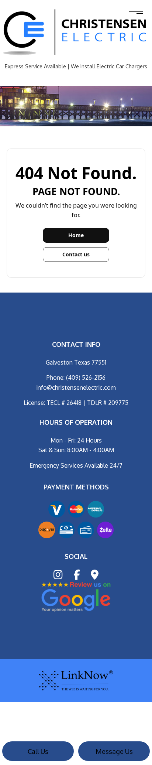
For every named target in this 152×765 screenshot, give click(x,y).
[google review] (76, 596)
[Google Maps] (95, 576)
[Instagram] (58, 576)
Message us (114, 751)
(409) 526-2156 (86, 377)
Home (76, 235)
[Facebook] (76, 576)
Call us (38, 751)
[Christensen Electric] (76, 32)
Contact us (76, 254)
